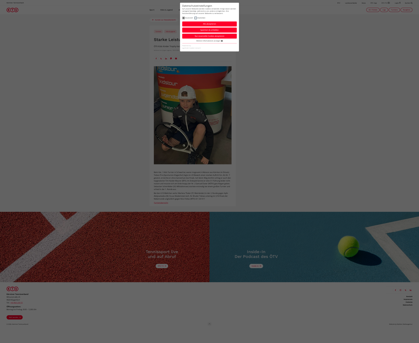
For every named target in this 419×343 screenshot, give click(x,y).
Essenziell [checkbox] (189, 18)
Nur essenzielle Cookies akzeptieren (209, 36)
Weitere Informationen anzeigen (208, 41)
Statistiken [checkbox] (201, 18)
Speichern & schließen (209, 30)
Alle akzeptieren (209, 24)
